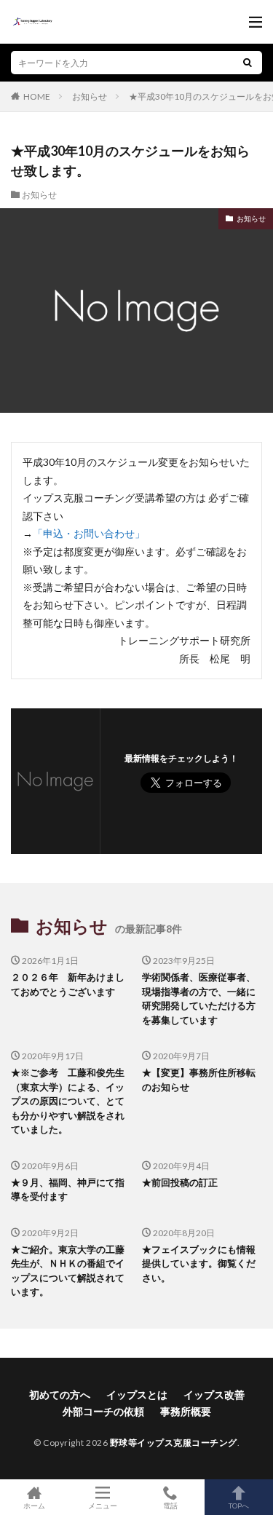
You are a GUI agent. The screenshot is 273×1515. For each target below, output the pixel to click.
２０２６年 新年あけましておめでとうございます (67, 984)
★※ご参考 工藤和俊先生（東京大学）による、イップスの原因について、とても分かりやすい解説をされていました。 (67, 1101)
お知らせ (89, 96)
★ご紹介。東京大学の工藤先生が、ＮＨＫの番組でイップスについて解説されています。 (67, 1270)
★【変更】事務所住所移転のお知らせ (199, 1080)
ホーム (34, 1505)
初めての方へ (59, 1394)
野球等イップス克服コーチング (173, 1442)
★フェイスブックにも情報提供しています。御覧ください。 (199, 1263)
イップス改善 (214, 1394)
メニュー (102, 1505)
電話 (170, 1505)
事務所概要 (185, 1411)
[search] (247, 62)
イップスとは (136, 1394)
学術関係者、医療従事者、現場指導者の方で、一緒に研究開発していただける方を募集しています (199, 998)
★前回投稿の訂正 (180, 1182)
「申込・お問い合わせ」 (89, 533)
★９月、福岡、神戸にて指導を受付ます (67, 1189)
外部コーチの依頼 (103, 1411)
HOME (36, 96)
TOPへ (239, 1505)
